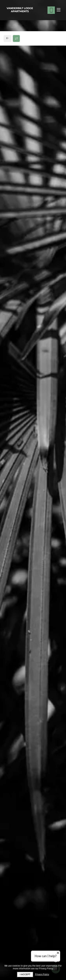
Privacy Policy (42, 974)
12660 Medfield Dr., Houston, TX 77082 (30, 278)
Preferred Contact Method (26, 354)
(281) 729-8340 (18, 286)
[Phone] (51, 10)
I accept (25, 974)
